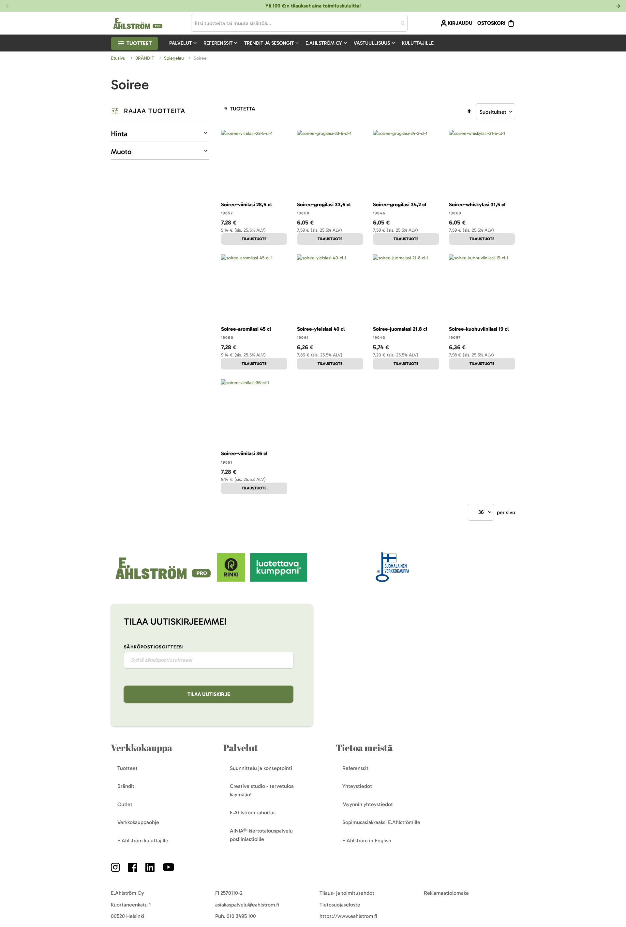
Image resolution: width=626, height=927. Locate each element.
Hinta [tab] (119, 133)
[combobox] (299, 23)
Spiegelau (174, 58)
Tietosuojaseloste (340, 905)
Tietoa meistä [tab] (364, 748)
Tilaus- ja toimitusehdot (347, 893)
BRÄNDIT (145, 58)
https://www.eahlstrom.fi (348, 916)
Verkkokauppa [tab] (141, 748)
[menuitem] (183, 43)
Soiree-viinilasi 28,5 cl (246, 204)
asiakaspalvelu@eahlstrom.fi (247, 905)
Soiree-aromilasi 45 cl (246, 329)
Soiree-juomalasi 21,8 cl (400, 329)
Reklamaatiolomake (446, 893)
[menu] (304, 43)
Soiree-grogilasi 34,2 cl (399, 204)
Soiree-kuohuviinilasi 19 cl (479, 329)
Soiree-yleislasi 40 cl (321, 329)
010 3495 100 (241, 916)
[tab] (160, 111)
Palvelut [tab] (240, 748)
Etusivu (119, 58)
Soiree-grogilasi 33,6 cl (323, 204)
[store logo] (164, 580)
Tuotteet (138, 43)
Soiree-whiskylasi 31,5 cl (477, 204)
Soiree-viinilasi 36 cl (244, 453)
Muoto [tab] (121, 151)
